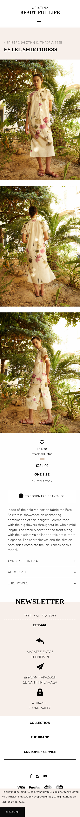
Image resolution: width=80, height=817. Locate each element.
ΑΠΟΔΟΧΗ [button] (12, 811)
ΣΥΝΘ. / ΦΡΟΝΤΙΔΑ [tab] (23, 561)
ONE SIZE (42, 474)
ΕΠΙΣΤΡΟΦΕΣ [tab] (18, 583)
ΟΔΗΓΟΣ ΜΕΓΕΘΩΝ (42, 481)
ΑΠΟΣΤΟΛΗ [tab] (17, 572)
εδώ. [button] (22, 802)
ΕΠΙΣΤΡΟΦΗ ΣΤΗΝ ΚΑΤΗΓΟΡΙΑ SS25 (34, 42)
